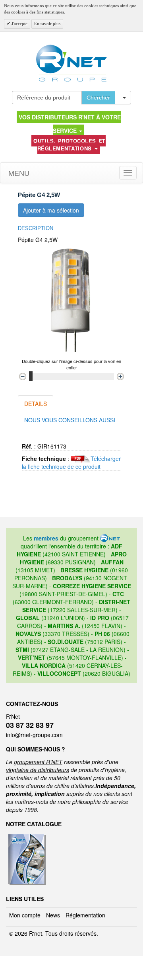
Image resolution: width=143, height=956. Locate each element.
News (53, 915)
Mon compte (25, 915)
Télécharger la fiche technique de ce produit (71, 462)
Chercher (98, 97)
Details (35, 404)
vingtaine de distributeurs (37, 770)
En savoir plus (47, 23)
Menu (17, 173)
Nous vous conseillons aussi (69, 420)
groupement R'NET (38, 762)
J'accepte (18, 23)
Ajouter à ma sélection (51, 210)
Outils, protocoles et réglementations (69, 144)
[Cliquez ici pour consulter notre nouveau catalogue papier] (26, 837)
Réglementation (85, 915)
